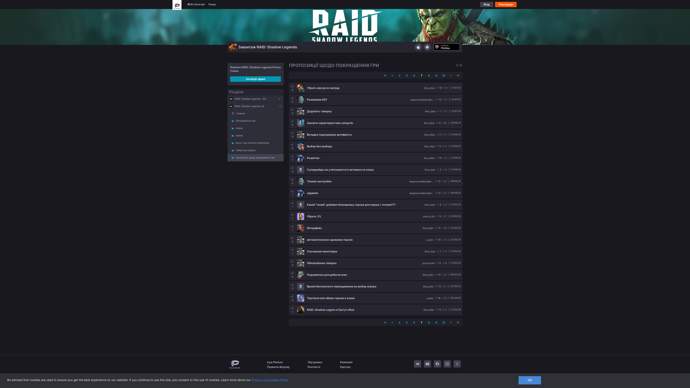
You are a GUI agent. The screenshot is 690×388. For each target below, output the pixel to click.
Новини (240, 113)
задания (312, 193)
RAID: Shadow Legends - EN (250, 99)
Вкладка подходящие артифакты (329, 134)
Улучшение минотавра (322, 251)
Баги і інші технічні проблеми (252, 143)
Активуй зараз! (255, 78)
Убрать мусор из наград (323, 88)
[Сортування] (461, 65)
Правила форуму (278, 367)
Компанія (346, 362)
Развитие (313, 158)
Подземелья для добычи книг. (327, 274)
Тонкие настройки (319, 181)
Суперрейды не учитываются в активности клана (340, 169)
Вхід (487, 4)
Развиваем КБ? (317, 99)
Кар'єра (345, 367)
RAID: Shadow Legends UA (249, 106)
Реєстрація (506, 4)
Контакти (314, 367)
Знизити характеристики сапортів (330, 123)
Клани (239, 128)
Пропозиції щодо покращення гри (255, 157)
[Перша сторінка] (385, 75)
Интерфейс (314, 228)
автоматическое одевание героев (330, 239)
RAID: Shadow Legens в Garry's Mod (330, 309)
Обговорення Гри (246, 120)
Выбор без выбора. (320, 146)
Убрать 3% (314, 216)
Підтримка (315, 362)
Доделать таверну (319, 111)
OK (530, 380)
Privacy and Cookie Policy (270, 380)
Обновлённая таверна (322, 263)
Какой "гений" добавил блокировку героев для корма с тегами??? (351, 204)
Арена (239, 135)
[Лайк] (292, 86)
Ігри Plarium (275, 362)
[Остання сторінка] (458, 75)
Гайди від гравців (246, 150)
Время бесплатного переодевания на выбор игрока (341, 286)
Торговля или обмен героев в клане (331, 298)
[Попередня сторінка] (392, 75)
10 (443, 75)
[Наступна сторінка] (450, 75)
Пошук (212, 4)
